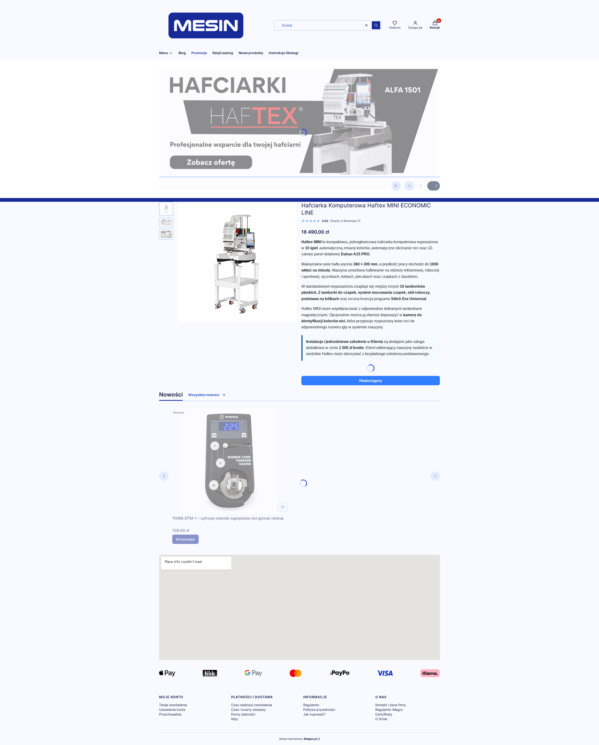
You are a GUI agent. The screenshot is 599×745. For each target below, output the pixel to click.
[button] (376, 25)
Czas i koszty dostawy (248, 710)
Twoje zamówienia (173, 705)
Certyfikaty (383, 714)
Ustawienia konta (172, 710)
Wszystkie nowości (203, 395)
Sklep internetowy (298, 739)
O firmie (381, 719)
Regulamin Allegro (389, 710)
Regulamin (311, 705)
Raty (234, 719)
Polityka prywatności (319, 710)
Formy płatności (243, 714)
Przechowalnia (170, 714)
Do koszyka (185, 539)
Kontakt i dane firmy (390, 705)
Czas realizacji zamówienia (251, 705)
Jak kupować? (314, 714)
